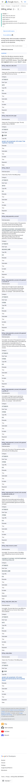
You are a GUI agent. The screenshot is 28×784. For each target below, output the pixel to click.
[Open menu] (2, 2)
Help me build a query (8, 31)
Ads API (17, 2)
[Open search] (22, 2)
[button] (14, 135)
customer (3, 53)
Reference (23, 6)
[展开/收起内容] (8, 14)
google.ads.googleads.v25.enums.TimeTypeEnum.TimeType (13, 142)
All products (4, 770)
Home (2, 6)
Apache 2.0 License (5, 713)
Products (8, 6)
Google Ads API (15, 6)
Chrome (3, 762)
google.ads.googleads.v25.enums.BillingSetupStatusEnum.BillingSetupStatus (13, 678)
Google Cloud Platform (6, 767)
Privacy (7, 776)
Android (3, 760)
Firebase (3, 765)
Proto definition (7, 35)
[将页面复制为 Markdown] (18, 9)
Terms (2, 776)
